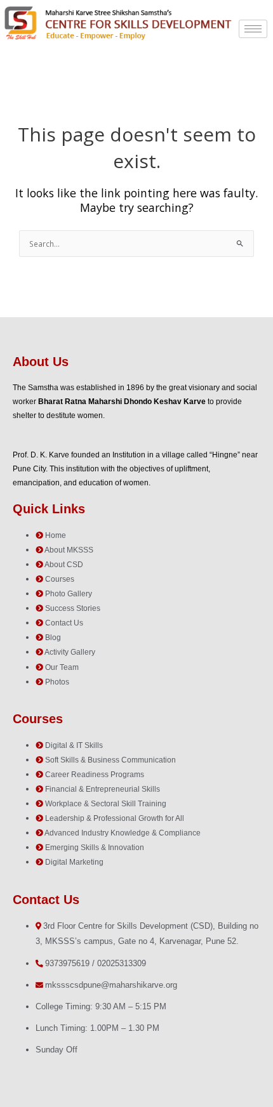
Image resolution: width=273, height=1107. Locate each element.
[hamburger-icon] (253, 29)
